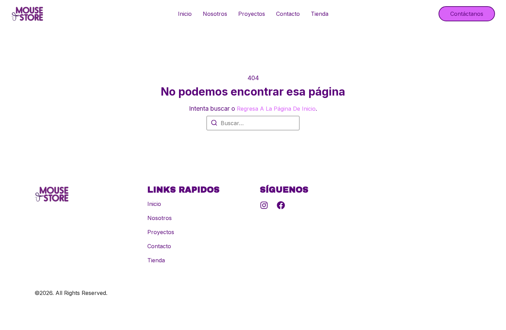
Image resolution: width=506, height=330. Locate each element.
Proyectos (251, 13)
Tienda (319, 13)
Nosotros (215, 13)
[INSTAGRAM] (264, 205)
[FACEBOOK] (281, 205)
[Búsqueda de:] (253, 123)
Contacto (288, 13)
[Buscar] (214, 124)
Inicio (185, 13)
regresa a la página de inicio (276, 108)
